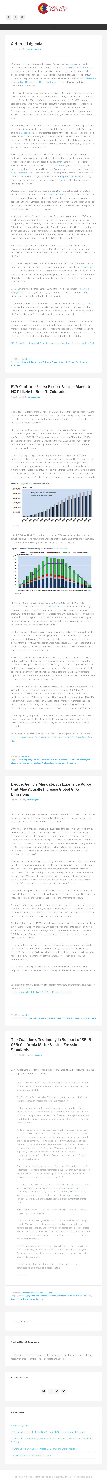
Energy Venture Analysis (38, 763)
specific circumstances (73, 176)
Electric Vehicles (18, 763)
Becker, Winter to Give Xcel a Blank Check (31, 1455)
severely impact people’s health (61, 194)
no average (62, 165)
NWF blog (87, 267)
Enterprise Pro (40, 1477)
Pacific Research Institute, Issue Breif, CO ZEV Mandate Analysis (41, 992)
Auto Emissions (60, 759)
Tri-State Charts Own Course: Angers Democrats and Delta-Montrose (44, 1448)
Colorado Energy (50, 362)
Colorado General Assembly (53, 1295)
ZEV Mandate (89, 1018)
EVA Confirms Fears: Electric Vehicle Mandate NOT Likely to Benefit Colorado (51, 389)
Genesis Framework (62, 1477)
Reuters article (78, 1191)
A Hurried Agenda (26, 43)
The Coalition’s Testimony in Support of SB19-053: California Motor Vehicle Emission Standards (52, 1044)
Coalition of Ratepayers (53, 8)
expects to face (55, 606)
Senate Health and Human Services (27, 1299)
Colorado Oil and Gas (69, 362)
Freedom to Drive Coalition (63, 763)
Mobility (25, 359)
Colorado (25, 132)
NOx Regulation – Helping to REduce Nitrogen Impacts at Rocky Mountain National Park (52, 343)
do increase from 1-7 (21, 172)
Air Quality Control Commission (37, 759)
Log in (89, 1477)
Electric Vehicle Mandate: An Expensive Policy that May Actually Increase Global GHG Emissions (51, 789)
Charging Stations (30, 1295)
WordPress (79, 1477)
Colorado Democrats (32, 362)
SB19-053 (86, 1295)
